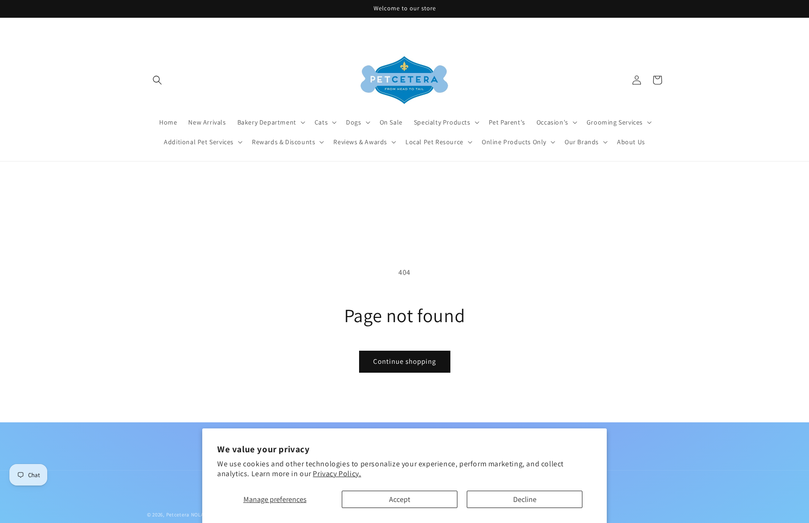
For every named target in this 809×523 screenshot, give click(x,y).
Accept (399, 499)
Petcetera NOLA (185, 514)
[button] (157, 80)
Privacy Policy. (337, 474)
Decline (525, 499)
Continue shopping (404, 361)
